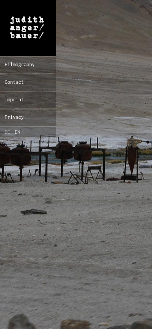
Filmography (20, 64)
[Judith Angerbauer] (28, 28)
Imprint (14, 100)
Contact (14, 82)
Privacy (14, 117)
